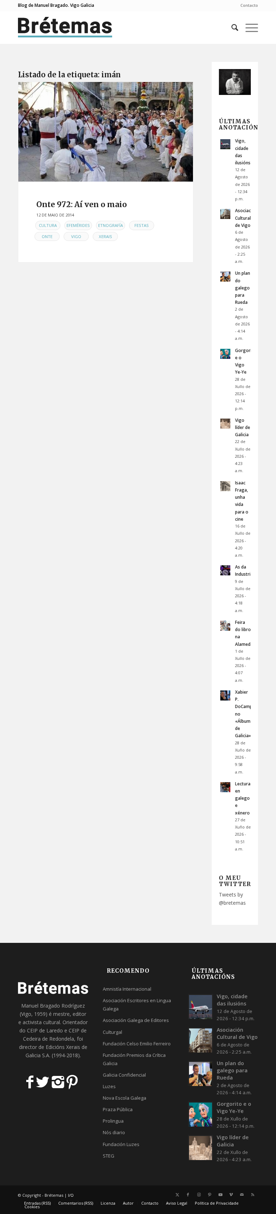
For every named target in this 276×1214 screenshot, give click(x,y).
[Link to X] (177, 1194)
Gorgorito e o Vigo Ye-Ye (234, 1107)
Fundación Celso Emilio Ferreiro (137, 1043)
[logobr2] (65, 27)
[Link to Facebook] (188, 1194)
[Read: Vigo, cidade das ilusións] (225, 144)
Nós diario (114, 1132)
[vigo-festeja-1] (105, 132)
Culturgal (112, 1032)
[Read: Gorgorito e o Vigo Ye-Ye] (225, 353)
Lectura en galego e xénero (242, 798)
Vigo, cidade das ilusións (232, 1000)
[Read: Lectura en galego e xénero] (225, 787)
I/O (71, 1195)
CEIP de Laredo (45, 1030)
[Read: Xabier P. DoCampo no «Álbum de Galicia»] (225, 695)
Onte (47, 236)
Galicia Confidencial (124, 1075)
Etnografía (110, 225)
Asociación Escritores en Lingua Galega (137, 1004)
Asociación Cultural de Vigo (246, 217)
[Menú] (248, 27)
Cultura (48, 225)
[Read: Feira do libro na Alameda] (225, 625)
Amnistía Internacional (127, 989)
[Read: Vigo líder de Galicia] (225, 423)
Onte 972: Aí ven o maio (81, 204)
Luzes (109, 1086)
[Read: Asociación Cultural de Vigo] (225, 213)
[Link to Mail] (241, 1194)
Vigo (76, 236)
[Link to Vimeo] (231, 1194)
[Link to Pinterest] (209, 1194)
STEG (108, 1156)
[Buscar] (231, 27)
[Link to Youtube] (220, 1194)
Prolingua (113, 1121)
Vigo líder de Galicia (242, 427)
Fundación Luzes (121, 1144)
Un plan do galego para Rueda (242, 287)
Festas (141, 225)
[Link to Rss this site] (252, 1194)
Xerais (105, 236)
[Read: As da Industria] (225, 570)
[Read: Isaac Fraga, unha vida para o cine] (225, 486)
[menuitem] (247, 5)
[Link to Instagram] (198, 1194)
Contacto (249, 5)
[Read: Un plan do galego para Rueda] (225, 276)
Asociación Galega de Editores (136, 1020)
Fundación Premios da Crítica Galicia (134, 1059)
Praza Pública (118, 1109)
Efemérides (78, 225)
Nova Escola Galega (124, 1098)
